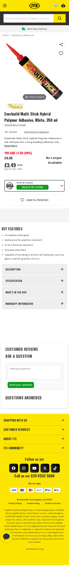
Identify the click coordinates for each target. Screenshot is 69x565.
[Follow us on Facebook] (13, 468)
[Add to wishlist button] (61, 53)
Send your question (20, 384)
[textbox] (34, 372)
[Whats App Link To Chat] (17, 535)
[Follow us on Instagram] (24, 468)
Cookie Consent (53, 503)
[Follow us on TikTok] (55, 468)
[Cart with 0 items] (63, 5)
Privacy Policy (15, 503)
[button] (5, 5)
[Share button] (61, 44)
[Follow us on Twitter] (45, 468)
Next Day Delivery (37, 28)
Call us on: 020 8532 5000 (34, 475)
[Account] (56, 5)
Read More (10, 145)
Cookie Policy (33, 503)
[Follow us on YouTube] (34, 468)
